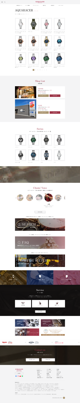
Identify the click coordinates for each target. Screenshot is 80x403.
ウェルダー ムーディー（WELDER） (59, 388)
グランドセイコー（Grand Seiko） (54, 382)
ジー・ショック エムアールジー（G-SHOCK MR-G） (52, 387)
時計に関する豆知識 (49, 376)
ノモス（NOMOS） (29, 384)
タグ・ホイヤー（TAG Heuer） (25, 382)
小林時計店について (19, 5)
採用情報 (58, 368)
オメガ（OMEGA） (32, 382)
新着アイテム (12, 278)
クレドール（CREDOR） (46, 383)
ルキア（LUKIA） (45, 388)
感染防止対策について (40, 376)
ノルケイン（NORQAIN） (27, 383)
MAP (50, 90)
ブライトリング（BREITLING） (19, 383)
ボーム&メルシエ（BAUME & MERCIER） (36, 383)
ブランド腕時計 (27, 5)
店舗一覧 (44, 5)
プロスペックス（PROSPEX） (27, 387)
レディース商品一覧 (66, 278)
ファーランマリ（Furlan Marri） (54, 383)
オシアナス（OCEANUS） (27, 388)
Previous (16, 198)
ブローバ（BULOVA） (41, 387)
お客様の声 (52, 5)
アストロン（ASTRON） (35, 387)
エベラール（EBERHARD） (18, 384)
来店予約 (55, 95)
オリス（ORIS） (51, 384)
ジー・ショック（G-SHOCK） (19, 388)
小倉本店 (40, 89)
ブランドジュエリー (36, 5)
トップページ (38, 368)
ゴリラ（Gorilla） (54, 389)
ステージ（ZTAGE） (17, 389)
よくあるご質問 (59, 370)
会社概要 (38, 373)
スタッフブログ (60, 5)
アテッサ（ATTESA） (34, 388)
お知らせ (58, 369)
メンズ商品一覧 (39, 278)
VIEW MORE (40, 210)
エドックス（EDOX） (45, 384)
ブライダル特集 (49, 370)
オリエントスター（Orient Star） (46, 389)
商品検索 (19, 372)
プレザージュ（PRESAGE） (18, 387)
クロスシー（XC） (40, 388)
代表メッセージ (39, 372)
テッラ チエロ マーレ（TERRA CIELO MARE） (27, 389)
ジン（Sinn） (24, 384)
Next (64, 198)
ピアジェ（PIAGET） (38, 382)
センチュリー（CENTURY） (37, 389)
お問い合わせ (44, 95)
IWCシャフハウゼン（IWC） (45, 382)
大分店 (40, 105)
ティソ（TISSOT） (17, 382)
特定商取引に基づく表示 (60, 376)
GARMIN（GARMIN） (51, 388)
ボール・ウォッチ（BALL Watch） (37, 384)
